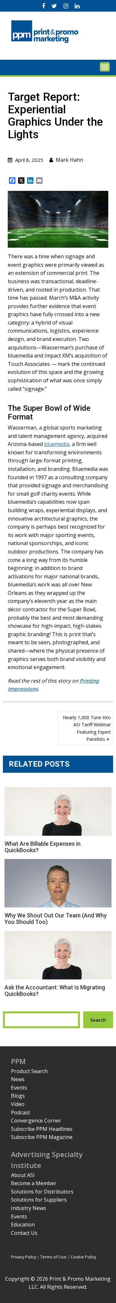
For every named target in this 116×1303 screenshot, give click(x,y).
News (17, 1079)
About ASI (23, 1175)
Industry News (28, 1208)
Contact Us (24, 1232)
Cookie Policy (83, 1257)
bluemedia (56, 444)
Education (23, 1224)
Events (19, 1087)
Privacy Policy (23, 1257)
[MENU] (105, 66)
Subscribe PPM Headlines (41, 1128)
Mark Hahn (69, 159)
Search (98, 1020)
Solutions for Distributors (42, 1191)
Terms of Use (53, 1257)
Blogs (18, 1095)
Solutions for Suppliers (39, 1199)
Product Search (29, 1071)
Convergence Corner (36, 1120)
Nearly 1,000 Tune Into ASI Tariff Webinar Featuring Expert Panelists (87, 728)
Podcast (20, 1112)
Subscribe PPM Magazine (41, 1137)
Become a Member (33, 1183)
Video (17, 1104)
